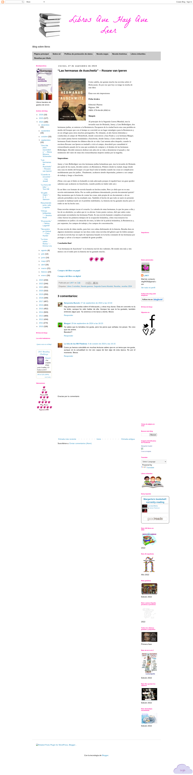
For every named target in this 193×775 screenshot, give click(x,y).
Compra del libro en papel (69, 270)
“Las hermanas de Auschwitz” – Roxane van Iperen (46, 165)
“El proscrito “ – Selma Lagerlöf (46, 223)
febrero (44, 272)
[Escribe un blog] (89, 283)
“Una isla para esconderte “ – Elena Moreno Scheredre (46, 150)
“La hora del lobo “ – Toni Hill (46, 187)
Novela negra (102, 54)
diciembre (45, 125)
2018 (41, 298)
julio (43, 254)
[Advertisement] (96, 417)
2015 (41, 309)
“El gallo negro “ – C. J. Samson (45, 196)
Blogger (105, 755)
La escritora (153, 506)
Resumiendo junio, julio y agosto (46, 205)
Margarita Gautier (146, 446)
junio (43, 257)
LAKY (146, 275)
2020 (41, 291)
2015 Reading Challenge (44, 352)
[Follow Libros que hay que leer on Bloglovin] (152, 301)
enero (44, 275)
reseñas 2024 (127, 286)
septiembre (46, 140)
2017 (41, 301)
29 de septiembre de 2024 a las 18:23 (87, 323)
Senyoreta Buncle (72, 303)
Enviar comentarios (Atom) (80, 443)
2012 (41, 319)
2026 (41, 115)
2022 (41, 283)
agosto (44, 250)
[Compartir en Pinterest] (97, 283)
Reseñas (117, 286)
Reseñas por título (42, 58)
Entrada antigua (128, 439)
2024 (41, 122)
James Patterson (155, 508)
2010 (41, 326)
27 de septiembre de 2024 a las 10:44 (96, 303)
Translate (150, 467)
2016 (41, 305)
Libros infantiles (138, 54)
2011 (41, 323)
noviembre (45, 131)
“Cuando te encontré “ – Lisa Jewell (46, 177)
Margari (67, 323)
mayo (43, 261)
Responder (68, 315)
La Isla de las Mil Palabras (75, 344)
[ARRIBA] (183, 769)
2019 (41, 294)
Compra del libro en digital (69, 276)
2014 (41, 312)
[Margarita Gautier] (142, 449)
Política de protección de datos (78, 54)
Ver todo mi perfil (148, 288)
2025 (41, 118)
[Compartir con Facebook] (94, 283)
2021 (41, 287)
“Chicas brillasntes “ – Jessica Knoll (46, 214)
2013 (41, 316)
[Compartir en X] (92, 283)
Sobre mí (57, 54)
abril (43, 265)
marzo (44, 268)
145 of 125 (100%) (43, 374)
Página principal (41, 54)
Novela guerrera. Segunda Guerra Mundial (97, 286)
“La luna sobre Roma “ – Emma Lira (46, 242)
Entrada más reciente (67, 439)
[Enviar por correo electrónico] (87, 283)
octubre (44, 136)
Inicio (99, 439)
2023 (41, 280)
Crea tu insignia (146, 451)
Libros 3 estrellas (73, 286)
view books (48, 377)
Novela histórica (119, 54)
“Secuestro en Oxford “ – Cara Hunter (46, 232)
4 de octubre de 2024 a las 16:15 (102, 344)
